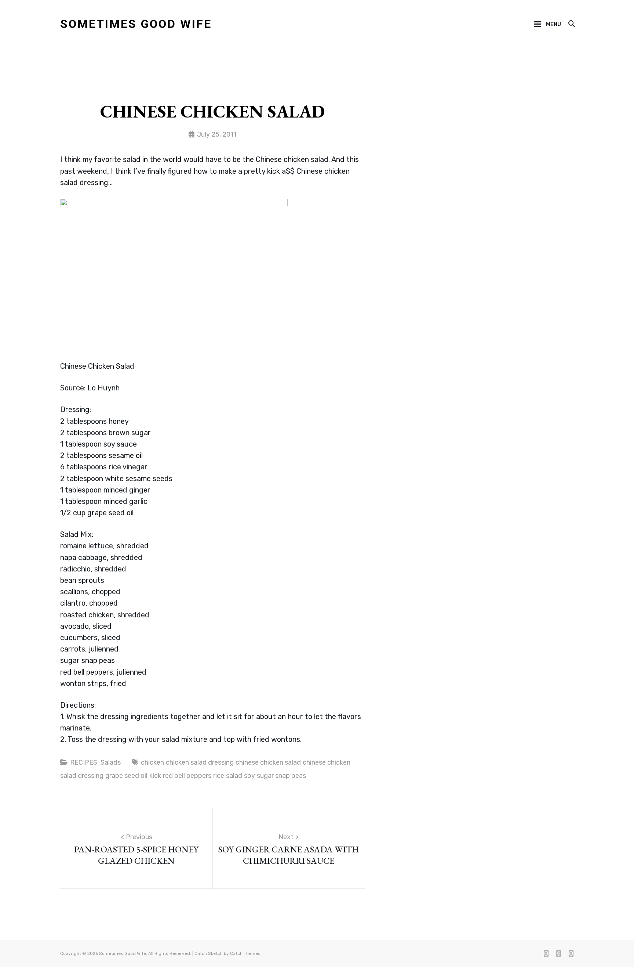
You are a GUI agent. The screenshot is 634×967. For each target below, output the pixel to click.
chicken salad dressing (200, 762)
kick (155, 776)
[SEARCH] (571, 24)
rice (218, 776)
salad (234, 776)
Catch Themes (245, 953)
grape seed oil (126, 776)
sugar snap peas (281, 776)
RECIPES (83, 762)
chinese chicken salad (268, 762)
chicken (152, 762)
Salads (111, 762)
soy (249, 776)
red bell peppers (187, 776)
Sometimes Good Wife (136, 24)
